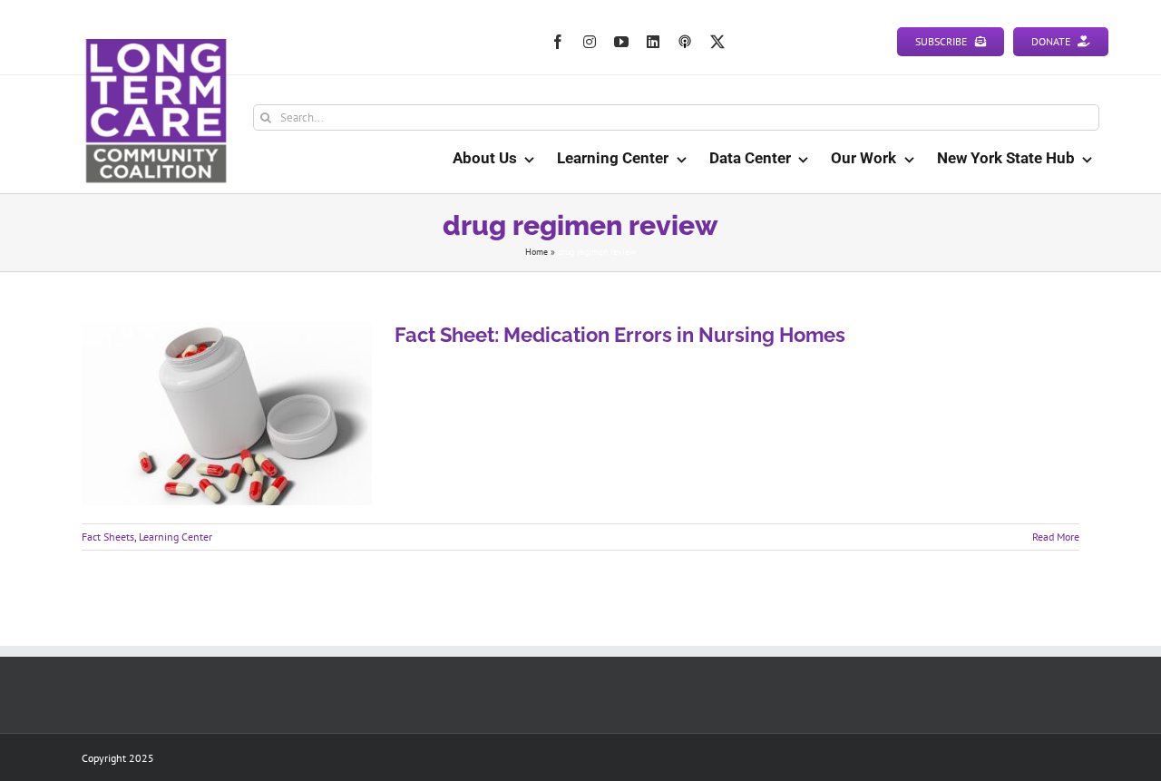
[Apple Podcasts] (685, 41)
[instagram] (589, 41)
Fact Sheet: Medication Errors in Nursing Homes (620, 335)
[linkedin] (653, 41)
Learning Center (175, 536)
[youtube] (621, 41)
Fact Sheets (108, 536)
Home (536, 252)
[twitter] (717, 41)
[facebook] (558, 41)
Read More (1055, 536)
